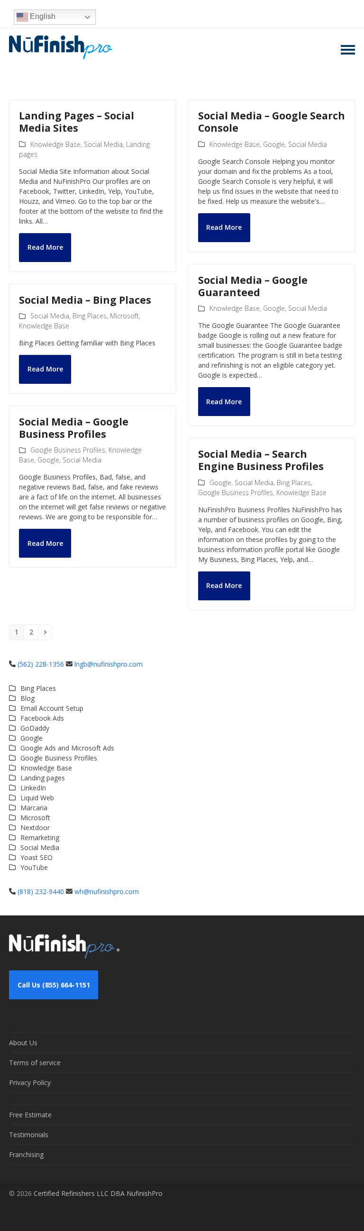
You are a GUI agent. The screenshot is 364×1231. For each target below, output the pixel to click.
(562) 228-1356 (41, 664)
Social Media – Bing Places (85, 300)
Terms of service (35, 1062)
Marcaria (33, 807)
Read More (45, 247)
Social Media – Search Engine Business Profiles (261, 460)
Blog (27, 698)
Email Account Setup (51, 708)
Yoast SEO (36, 857)
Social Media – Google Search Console (271, 122)
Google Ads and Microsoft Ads (67, 747)
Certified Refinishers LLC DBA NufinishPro (98, 1193)
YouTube (34, 867)
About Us (23, 1042)
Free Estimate (30, 1114)
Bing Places (90, 315)
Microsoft (124, 315)
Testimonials (28, 1134)
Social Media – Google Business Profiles (73, 428)
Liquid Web (37, 797)
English (41, 16)
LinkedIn (33, 787)
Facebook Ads (42, 718)
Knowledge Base (55, 144)
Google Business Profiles (67, 449)
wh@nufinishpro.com (106, 891)
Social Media (103, 144)
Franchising (26, 1154)
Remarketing (39, 837)
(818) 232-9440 (41, 891)
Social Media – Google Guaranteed (253, 286)
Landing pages (42, 777)
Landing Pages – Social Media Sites (76, 122)
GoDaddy (34, 728)
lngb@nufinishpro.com (108, 664)
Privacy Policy (30, 1082)
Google (274, 144)
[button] (348, 49)
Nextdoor (35, 827)
